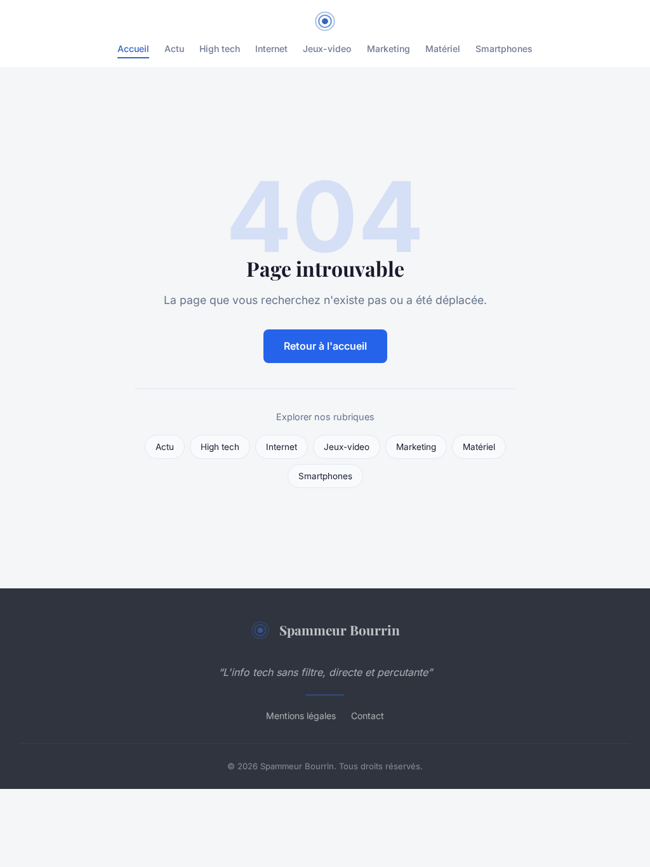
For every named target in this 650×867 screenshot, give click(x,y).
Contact (367, 715)
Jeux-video (327, 48)
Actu (174, 48)
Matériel (442, 48)
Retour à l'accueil (325, 346)
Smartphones (504, 48)
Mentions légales (301, 715)
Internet (271, 48)
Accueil (133, 48)
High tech (219, 48)
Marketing (388, 48)
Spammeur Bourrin (339, 630)
